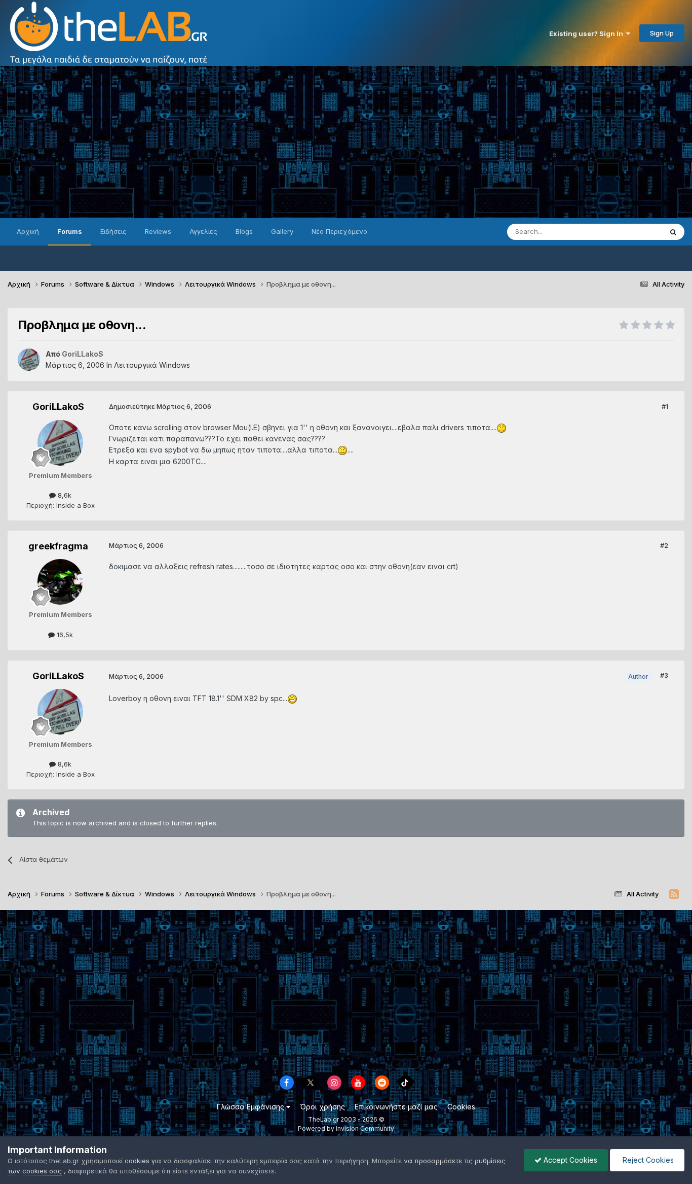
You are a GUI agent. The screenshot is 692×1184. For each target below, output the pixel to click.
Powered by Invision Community (346, 1128)
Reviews (158, 231)
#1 (665, 406)
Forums (69, 231)
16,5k (64, 635)
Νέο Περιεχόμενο (339, 231)
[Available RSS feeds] (674, 894)
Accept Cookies (569, 1160)
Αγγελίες (203, 231)
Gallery (282, 231)
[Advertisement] (346, 142)
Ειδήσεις (113, 231)
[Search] (673, 232)
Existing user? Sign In (587, 33)
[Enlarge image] (501, 427)
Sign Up (662, 33)
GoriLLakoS (58, 406)
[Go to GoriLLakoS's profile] (29, 360)
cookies (137, 1161)
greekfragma (58, 546)
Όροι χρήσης (322, 1106)
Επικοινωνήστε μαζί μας (396, 1106)
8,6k (63, 495)
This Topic (632, 231)
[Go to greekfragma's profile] (60, 582)
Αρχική (28, 231)
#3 (664, 675)
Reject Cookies (647, 1160)
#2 (664, 545)
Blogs (244, 231)
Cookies (461, 1106)
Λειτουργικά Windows (152, 365)
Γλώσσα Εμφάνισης (251, 1106)
